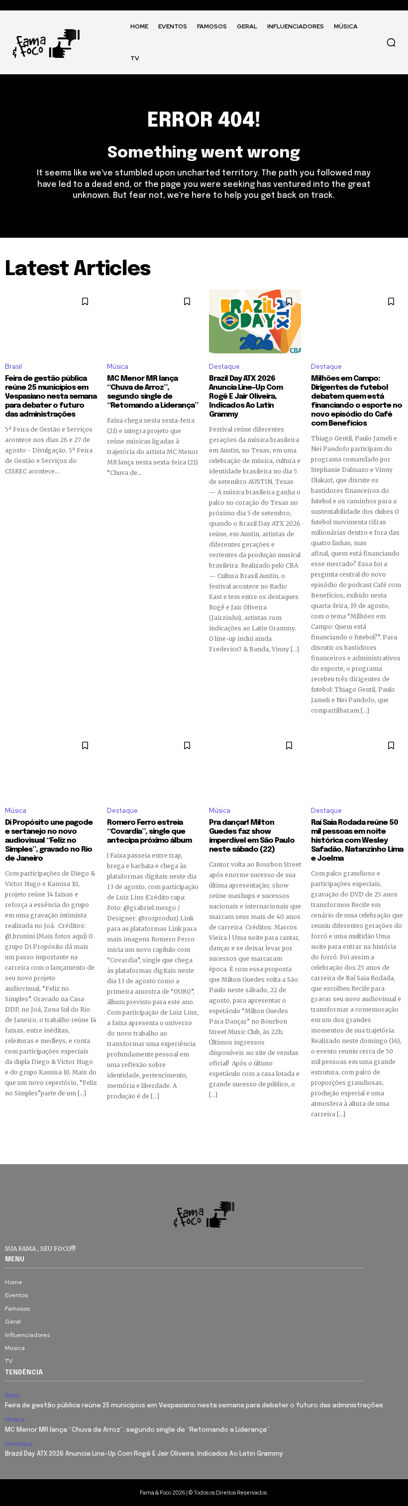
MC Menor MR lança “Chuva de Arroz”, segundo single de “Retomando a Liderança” (152, 392)
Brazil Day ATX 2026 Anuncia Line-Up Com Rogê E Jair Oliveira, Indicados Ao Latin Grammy (246, 397)
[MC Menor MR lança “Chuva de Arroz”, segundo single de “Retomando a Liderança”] (153, 322)
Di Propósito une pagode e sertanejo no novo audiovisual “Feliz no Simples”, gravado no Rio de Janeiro (49, 841)
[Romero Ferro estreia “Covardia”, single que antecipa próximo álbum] (153, 766)
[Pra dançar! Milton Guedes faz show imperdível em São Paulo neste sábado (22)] (255, 766)
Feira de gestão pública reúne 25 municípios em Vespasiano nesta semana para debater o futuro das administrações (51, 397)
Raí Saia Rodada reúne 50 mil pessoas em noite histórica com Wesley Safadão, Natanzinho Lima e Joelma (357, 841)
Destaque (224, 366)
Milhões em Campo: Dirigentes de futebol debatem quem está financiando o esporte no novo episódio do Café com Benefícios (356, 401)
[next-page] (397, 1136)
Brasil (13, 366)
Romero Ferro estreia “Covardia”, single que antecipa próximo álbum (150, 832)
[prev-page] (11, 1136)
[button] (391, 42)
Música (117, 366)
